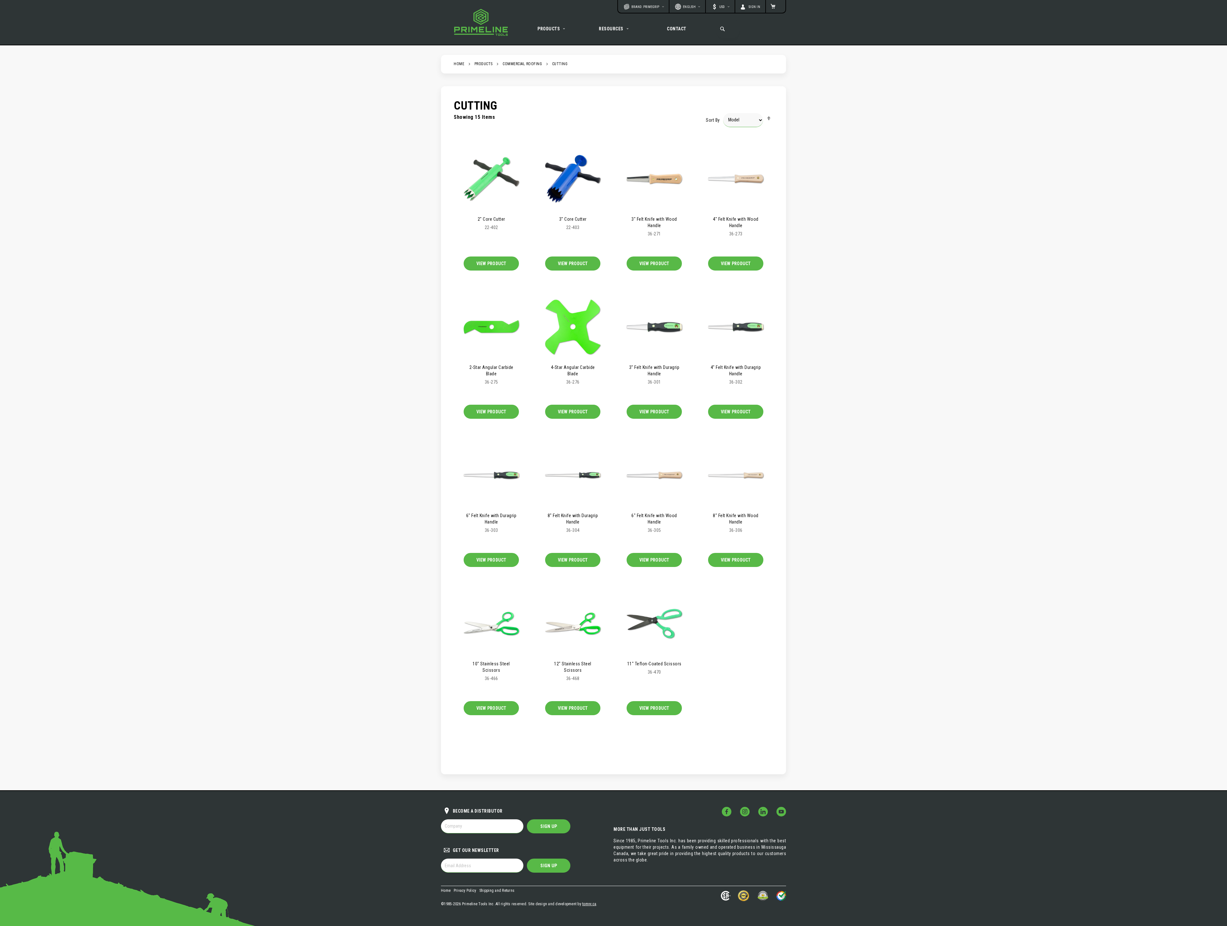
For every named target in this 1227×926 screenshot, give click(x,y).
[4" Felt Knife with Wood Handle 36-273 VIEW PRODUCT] (735, 178)
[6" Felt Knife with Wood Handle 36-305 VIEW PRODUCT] (654, 474)
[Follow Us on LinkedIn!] (763, 811)
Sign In (754, 7)
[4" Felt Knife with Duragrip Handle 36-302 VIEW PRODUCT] (735, 326)
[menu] (613, 28)
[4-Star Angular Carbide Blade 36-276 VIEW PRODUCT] (572, 326)
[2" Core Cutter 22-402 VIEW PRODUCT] (491, 178)
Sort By (713, 119)
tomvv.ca (589, 904)
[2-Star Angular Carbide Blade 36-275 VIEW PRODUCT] (491, 326)
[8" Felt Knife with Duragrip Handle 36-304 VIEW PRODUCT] (572, 474)
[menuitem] (552, 28)
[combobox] (728, 28)
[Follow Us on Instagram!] (745, 811)
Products (484, 64)
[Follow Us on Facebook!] (726, 811)
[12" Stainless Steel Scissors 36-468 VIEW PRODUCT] (572, 623)
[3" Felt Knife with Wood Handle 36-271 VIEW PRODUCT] (654, 178)
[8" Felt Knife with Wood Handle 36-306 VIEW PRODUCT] (735, 474)
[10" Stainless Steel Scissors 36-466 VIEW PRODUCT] (491, 623)
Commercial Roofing (522, 64)
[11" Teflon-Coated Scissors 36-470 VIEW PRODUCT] (654, 623)
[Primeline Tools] (481, 22)
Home (459, 64)
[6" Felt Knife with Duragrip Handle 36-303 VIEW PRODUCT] (491, 474)
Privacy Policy (465, 890)
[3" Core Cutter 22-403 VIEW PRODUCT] (572, 178)
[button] (720, 6)
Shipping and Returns (496, 890)
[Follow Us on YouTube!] (781, 811)
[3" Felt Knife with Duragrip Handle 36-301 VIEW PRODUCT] (654, 326)
